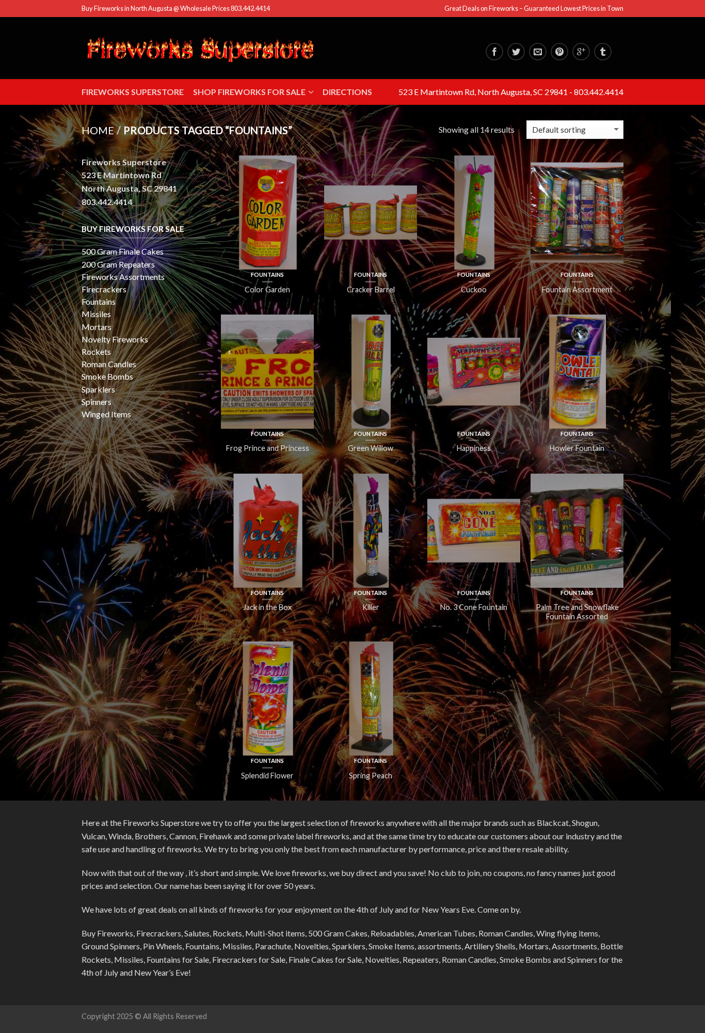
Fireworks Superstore (133, 92)
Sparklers (98, 389)
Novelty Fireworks (115, 339)
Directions (347, 92)
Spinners (96, 401)
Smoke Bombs (107, 376)
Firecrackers (104, 289)
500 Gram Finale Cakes (123, 251)
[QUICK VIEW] (267, 212)
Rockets (96, 351)
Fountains (267, 274)
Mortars (96, 327)
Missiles (96, 314)
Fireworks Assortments (123, 276)
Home (98, 130)
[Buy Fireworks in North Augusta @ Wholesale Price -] (200, 48)
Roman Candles (109, 364)
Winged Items (106, 414)
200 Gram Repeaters (118, 264)
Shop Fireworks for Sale (249, 92)
